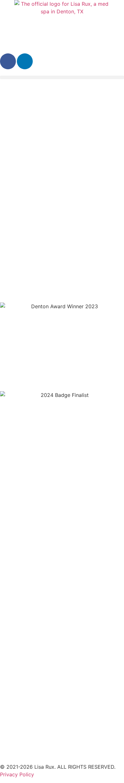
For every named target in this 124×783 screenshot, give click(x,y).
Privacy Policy (17, 774)
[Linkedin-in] (25, 61)
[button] (62, 77)
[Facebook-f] (8, 61)
